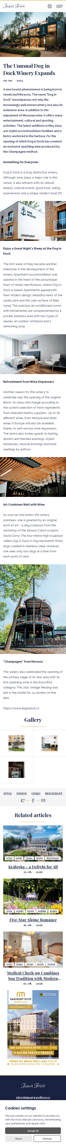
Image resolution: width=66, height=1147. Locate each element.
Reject (18, 1138)
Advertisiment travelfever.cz (33, 1097)
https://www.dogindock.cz (21, 708)
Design (21, 793)
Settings (47, 1138)
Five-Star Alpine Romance (33, 919)
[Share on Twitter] (23, 800)
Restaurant (53, 793)
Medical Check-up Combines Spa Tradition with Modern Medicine (33, 978)
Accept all (33, 1130)
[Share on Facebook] (33, 800)
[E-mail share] (43, 800)
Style (8, 793)
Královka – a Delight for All (33, 866)
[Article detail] (33, 843)
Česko (36, 793)
